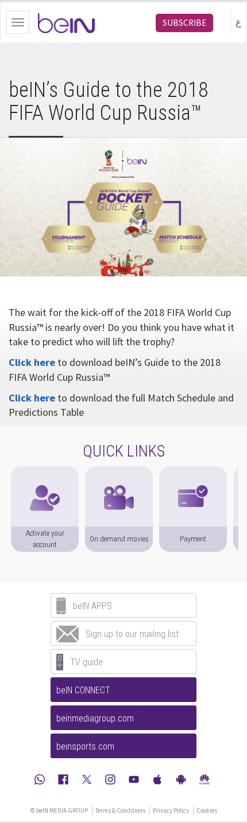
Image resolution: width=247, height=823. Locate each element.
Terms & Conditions (120, 810)
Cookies (206, 810)
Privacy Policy (171, 810)
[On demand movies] (119, 472)
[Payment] (193, 472)
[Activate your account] (45, 472)
